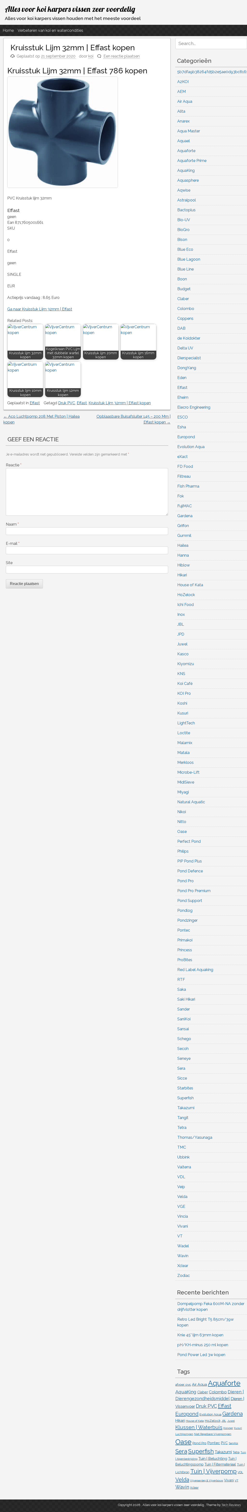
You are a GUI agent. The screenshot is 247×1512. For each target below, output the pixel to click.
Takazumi (185, 1108)
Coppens (185, 318)
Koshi (182, 703)
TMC (181, 1147)
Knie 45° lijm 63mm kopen (200, 1335)
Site (9, 562)
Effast (35, 403)
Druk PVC (66, 403)
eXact (182, 456)
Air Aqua (184, 101)
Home (8, 30)
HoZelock (186, 594)
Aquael (183, 141)
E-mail (13, 543)
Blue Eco (185, 249)
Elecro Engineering (193, 407)
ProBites (184, 960)
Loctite (183, 733)
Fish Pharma (188, 486)
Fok (180, 496)
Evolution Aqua (191, 446)
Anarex (183, 121)
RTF (181, 979)
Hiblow (183, 565)
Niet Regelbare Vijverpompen (212, 1434)
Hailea (182, 545)
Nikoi (181, 812)
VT (180, 1236)
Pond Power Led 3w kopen (201, 1354)
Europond (186, 437)
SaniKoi (184, 1019)
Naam (12, 524)
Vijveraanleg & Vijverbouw (206, 1480)
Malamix (184, 742)
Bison (182, 239)
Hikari (182, 575)
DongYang (186, 368)
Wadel (183, 1246)
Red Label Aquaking (195, 969)
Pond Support (189, 900)
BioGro (183, 229)
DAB (181, 328)
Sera (181, 1068)
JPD (180, 634)
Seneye (184, 1058)
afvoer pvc (183, 1384)
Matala (183, 752)
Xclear (182, 1265)
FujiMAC (184, 506)
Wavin (182, 1256)
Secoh (183, 1048)
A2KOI (183, 81)
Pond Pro (185, 881)
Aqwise (183, 190)
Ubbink (183, 1157)
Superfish (185, 1098)
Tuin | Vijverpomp (213, 1471)
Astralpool (186, 200)
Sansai (183, 1029)
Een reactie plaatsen (121, 56)
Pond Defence (190, 871)
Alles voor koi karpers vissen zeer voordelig (70, 9)
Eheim (182, 397)
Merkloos (185, 762)
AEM (181, 91)
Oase (182, 831)
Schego (184, 1038)
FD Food (185, 466)
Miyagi (183, 792)
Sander (183, 1009)
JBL (180, 624)
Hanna (183, 555)
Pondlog (184, 910)
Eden (181, 377)
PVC (224, 1443)
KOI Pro (184, 693)
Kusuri (182, 713)
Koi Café (184, 683)
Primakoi (184, 940)
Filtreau (184, 476)
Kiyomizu (185, 664)
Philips (183, 851)
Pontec (183, 930)
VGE (181, 1206)
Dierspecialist (189, 358)
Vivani (182, 1226)
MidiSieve (185, 782)
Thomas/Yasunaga (194, 1137)
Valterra (184, 1167)
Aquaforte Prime (191, 160)
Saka (181, 989)
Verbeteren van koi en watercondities (50, 30)
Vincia (182, 1216)
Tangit (182, 1117)
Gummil (184, 535)
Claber (183, 298)
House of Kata (190, 585)
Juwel (182, 644)
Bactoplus (186, 210)
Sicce (182, 1078)
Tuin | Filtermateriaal (220, 1464)
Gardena (184, 516)
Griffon (183, 525)
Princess (184, 950)
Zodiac (183, 1275)
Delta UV (185, 348)
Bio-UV (183, 220)
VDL (181, 1177)
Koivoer (228, 1428)
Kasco (183, 654)
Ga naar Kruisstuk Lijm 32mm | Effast (39, 309)
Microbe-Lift (188, 772)
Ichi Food (185, 604)
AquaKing (186, 170)
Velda (182, 1196)
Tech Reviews (231, 1505)
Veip (181, 1186)
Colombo (185, 308)
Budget (184, 289)
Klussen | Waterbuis (198, 1427)
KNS (181, 673)
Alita (181, 111)
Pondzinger (187, 920)
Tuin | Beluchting (213, 1458)
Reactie (13, 465)
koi (90, 56)
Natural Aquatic (191, 802)
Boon (182, 279)
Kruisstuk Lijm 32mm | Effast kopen (120, 403)
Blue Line (185, 269)
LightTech (186, 723)
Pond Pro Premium (194, 890)
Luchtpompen (184, 1434)
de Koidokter (188, 338)
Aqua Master (188, 131)
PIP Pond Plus (189, 861)
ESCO (182, 417)
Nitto (181, 821)
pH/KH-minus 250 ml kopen (202, 1345)
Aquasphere (188, 180)
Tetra (181, 1127)
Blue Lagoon (188, 259)
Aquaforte (186, 150)
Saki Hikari (186, 999)
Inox (181, 614)
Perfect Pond (189, 841)
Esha (181, 427)
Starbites (185, 1088)
